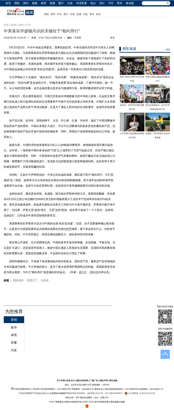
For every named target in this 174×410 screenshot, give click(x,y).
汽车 (111, 3)
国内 (26, 3)
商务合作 (70, 380)
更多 (112, 37)
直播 (52, 3)
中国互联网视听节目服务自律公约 (34, 393)
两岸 (119, 3)
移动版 (130, 3)
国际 (17, 3)
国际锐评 (95, 272)
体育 (43, 3)
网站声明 (104, 380)
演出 (102, 3)
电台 (93, 3)
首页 (8, 3)
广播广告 (94, 380)
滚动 (91, 14)
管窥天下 (32, 280)
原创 (98, 14)
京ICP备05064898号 (113, 393)
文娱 (70, 3)
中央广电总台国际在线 (50, 37)
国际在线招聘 (82, 380)
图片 (61, 3)
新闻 (13, 25)
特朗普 (68, 228)
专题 (85, 14)
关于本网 (61, 380)
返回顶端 (165, 354)
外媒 (72, 14)
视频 (34, 3)
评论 (59, 14)
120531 (98, 393)
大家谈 (44, 280)
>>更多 (167, 49)
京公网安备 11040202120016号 (141, 393)
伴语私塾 (81, 3)
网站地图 (113, 380)
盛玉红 (83, 272)
